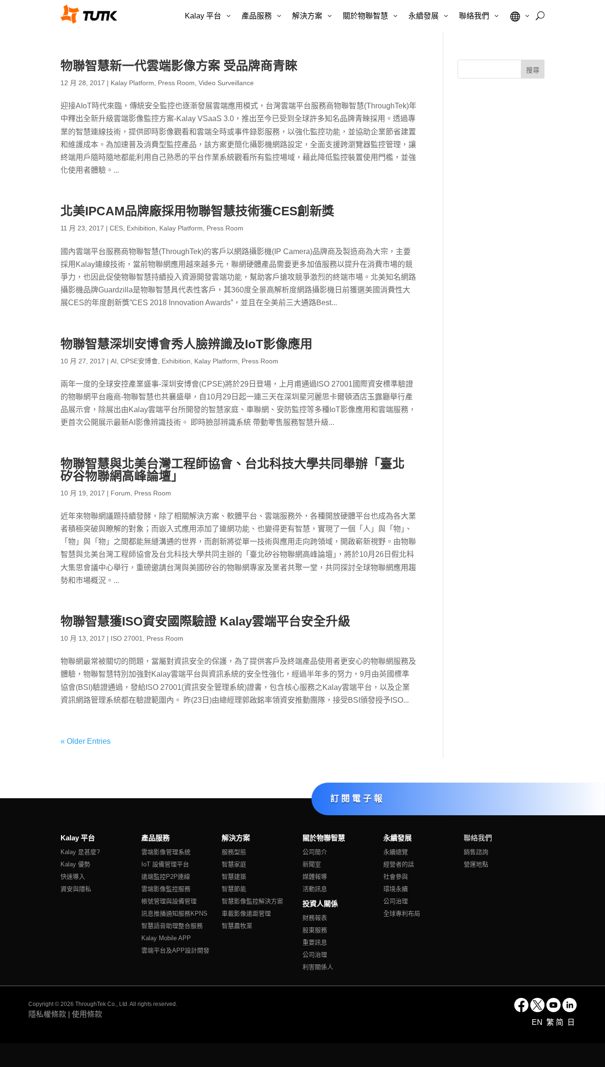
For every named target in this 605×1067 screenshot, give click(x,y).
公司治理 (314, 954)
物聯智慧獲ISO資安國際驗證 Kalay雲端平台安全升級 (205, 621)
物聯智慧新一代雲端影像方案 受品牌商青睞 (178, 66)
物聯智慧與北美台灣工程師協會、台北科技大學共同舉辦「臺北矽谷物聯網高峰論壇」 (232, 470)
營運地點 (476, 864)
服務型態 (234, 851)
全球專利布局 (401, 913)
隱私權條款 (47, 1014)
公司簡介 (314, 851)
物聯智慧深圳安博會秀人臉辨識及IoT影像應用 (186, 344)
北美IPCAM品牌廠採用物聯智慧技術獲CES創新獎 (197, 211)
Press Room (176, 83)
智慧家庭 (234, 864)
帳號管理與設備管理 (169, 901)
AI (114, 361)
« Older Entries (85, 741)
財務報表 (314, 917)
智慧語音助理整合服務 (172, 925)
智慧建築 (234, 876)
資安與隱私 (75, 888)
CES (116, 228)
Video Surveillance (226, 83)
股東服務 (314, 930)
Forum (120, 493)
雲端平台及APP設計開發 (175, 950)
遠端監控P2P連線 (165, 876)
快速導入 (72, 876)
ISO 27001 (127, 638)
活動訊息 (314, 888)
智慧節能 (234, 888)
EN (538, 1022)
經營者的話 (398, 864)
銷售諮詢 (476, 851)
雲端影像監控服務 (165, 888)
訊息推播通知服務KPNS (174, 913)
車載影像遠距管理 (246, 913)
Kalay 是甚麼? (80, 851)
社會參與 (395, 876)
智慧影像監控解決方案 (252, 901)
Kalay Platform (132, 83)
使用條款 (87, 1014)
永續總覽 (395, 851)
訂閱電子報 (357, 798)
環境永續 (395, 888)
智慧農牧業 (237, 925)
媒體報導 (314, 876)
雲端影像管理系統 (165, 851)
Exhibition (141, 228)
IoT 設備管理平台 (165, 864)
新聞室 (311, 864)
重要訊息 (314, 942)
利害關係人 (317, 966)
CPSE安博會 (139, 361)
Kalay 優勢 (75, 864)
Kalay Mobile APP (166, 938)
